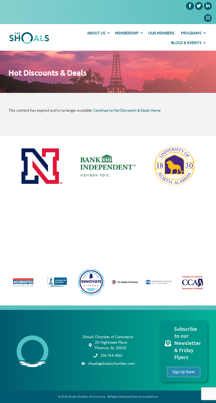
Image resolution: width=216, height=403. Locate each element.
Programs (191, 33)
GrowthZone (150, 396)
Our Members (161, 33)
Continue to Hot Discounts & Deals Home (127, 110)
